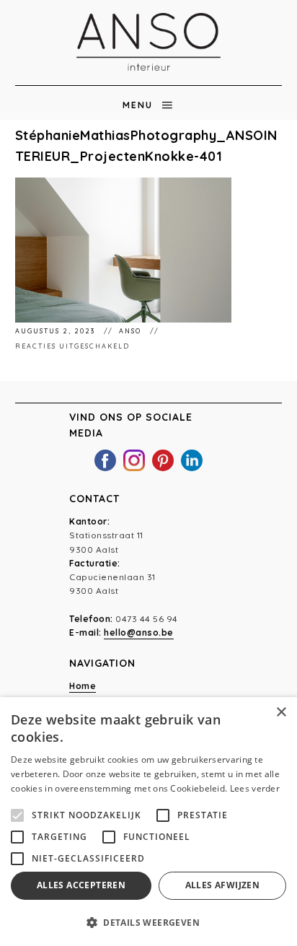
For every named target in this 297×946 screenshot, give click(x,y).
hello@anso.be (139, 632)
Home (82, 685)
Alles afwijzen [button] (222, 885)
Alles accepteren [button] (81, 885)
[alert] (148, 821)
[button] (148, 922)
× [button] (280, 712)
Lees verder (255, 788)
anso (131, 331)
